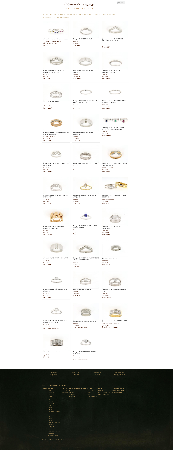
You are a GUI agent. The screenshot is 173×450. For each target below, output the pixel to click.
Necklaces (51, 433)
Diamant (51, 415)
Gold (89, 394)
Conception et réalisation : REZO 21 (53, 442)
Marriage (61, 14)
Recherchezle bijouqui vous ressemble (97, 374)
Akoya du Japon (92, 396)
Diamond (51, 392)
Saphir (50, 398)
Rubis (50, 396)
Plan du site (63, 439)
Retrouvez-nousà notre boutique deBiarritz (119, 374)
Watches (72, 394)
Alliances (64, 390)
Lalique (100, 390)
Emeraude (51, 416)
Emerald (51, 394)
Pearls (91, 14)
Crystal (97, 14)
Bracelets (51, 424)
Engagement (64, 392)
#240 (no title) (83, 14)
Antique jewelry (71, 14)
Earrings (50, 401)
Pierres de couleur (54, 400)
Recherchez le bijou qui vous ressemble (56, 17)
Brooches (72, 396)
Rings (49, 390)
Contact (44, 439)
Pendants (50, 413)
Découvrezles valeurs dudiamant (75, 374)
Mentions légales (54, 439)
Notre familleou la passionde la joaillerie (53, 374)
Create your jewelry (108, 14)
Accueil (45, 14)
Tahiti (90, 392)
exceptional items (53, 435)
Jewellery (53, 14)
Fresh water (91, 390)
